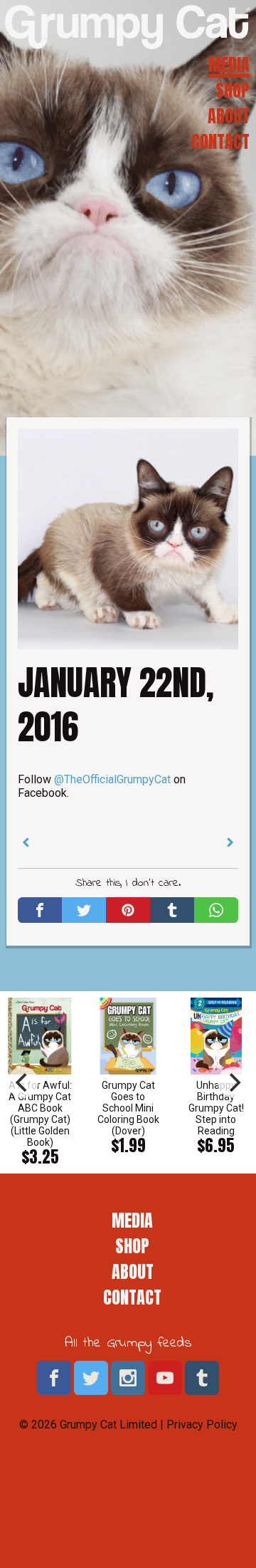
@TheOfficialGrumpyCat (112, 779)
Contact (220, 142)
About (229, 116)
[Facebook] (40, 910)
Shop (232, 90)
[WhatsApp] (216, 910)
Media (229, 65)
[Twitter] (84, 910)
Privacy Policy (202, 1424)
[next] (233, 1082)
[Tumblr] (172, 910)
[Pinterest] (128, 910)
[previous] (22, 1082)
